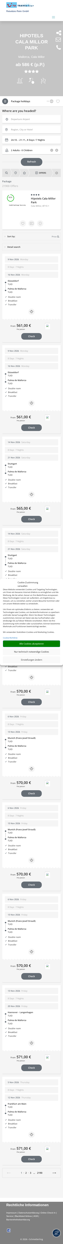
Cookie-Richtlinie (10, 637)
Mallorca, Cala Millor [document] (31, 56)
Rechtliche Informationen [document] (27, 1205)
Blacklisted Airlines (23, 1216)
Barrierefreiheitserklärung (18, 1219)
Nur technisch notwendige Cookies (31, 651)
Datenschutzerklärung (28, 1213)
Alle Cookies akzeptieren (31, 643)
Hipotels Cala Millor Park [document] (31, 41)
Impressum (11, 1213)
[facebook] (8, 1231)
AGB (36, 1216)
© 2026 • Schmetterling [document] (31, 1239)
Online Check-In (48, 1213)
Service (9, 1216)
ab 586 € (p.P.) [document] (30, 64)
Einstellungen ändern (31, 659)
